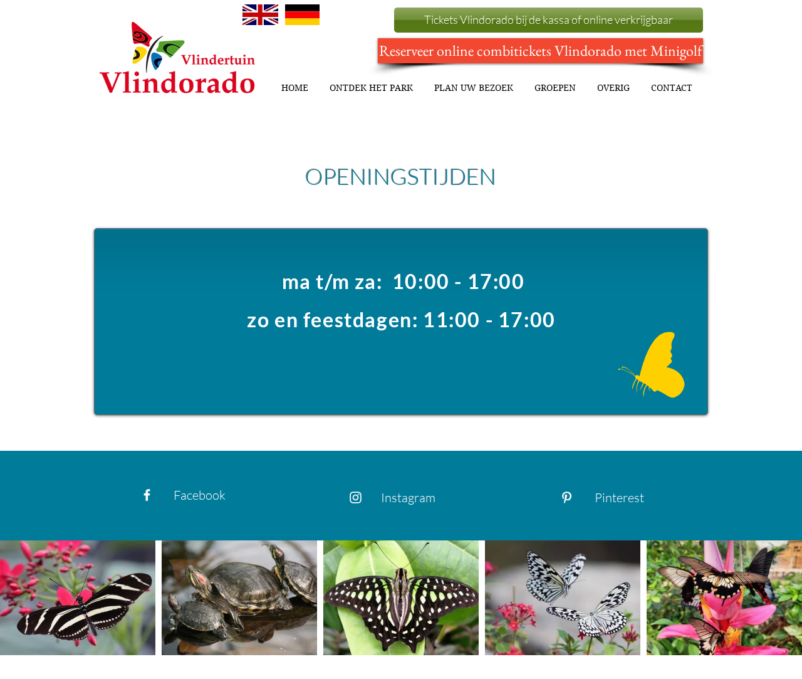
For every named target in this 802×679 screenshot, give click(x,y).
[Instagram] (355, 497)
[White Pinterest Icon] (567, 497)
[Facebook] (147, 495)
